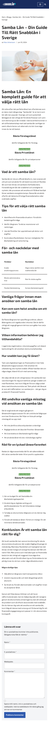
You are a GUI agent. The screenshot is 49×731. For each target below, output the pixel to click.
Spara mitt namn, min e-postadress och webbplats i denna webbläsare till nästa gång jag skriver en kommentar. (24, 707)
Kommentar (9, 671)
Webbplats (8, 662)
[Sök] (45, 4)
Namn (7, 642)
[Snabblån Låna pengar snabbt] (9, 4)
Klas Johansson (9, 42)
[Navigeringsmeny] (40, 4)
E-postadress (10, 652)
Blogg (9, 17)
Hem (3, 17)
